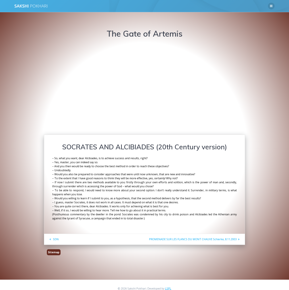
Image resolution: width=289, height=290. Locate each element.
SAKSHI (31, 6)
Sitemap (53, 252)
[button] (95, 85)
